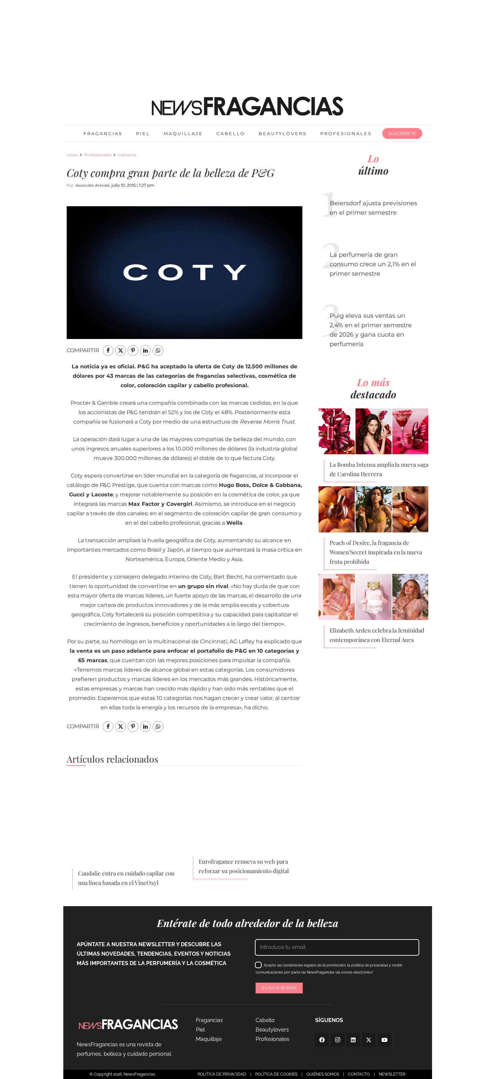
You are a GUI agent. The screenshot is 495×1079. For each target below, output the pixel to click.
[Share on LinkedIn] (145, 350)
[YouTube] (384, 1040)
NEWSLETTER (392, 1074)
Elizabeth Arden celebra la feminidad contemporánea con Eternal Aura (377, 634)
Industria (127, 154)
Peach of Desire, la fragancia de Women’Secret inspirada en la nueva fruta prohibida (376, 552)
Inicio (72, 154)
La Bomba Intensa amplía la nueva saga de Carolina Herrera (379, 469)
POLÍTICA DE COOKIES (276, 1074)
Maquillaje (209, 1039)
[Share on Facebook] (108, 350)
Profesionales (97, 154)
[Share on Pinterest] (133, 350)
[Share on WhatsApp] (158, 350)
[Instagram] (337, 1040)
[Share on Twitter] (120, 350)
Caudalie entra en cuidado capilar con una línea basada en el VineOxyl (126, 877)
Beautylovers (272, 1029)
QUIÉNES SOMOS (322, 1074)
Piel (200, 1029)
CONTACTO (359, 1074)
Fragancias (209, 1020)
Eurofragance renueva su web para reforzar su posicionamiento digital (244, 866)
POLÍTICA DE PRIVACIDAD (222, 1074)
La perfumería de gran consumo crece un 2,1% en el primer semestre (373, 264)
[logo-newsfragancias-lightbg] (247, 106)
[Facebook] (322, 1040)
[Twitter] (368, 1040)
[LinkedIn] (353, 1040)
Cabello (265, 1020)
